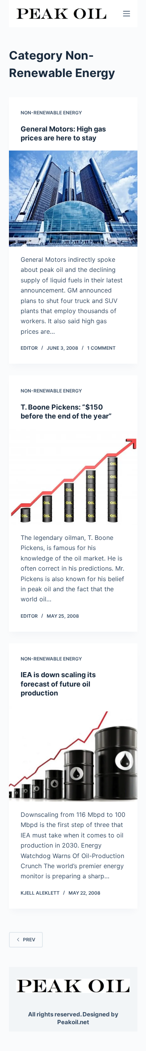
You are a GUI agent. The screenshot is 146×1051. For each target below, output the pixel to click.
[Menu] (126, 13)
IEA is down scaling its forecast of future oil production (58, 684)
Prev (29, 939)
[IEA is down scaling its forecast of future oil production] (73, 754)
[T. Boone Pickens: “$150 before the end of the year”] (73, 477)
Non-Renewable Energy (51, 113)
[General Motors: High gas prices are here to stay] (73, 199)
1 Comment (101, 348)
